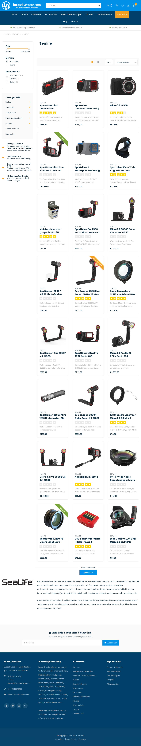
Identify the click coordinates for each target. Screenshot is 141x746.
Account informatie (115, 667)
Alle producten (113, 684)
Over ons (76, 667)
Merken (74, 21)
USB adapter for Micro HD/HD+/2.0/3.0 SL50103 (88, 542)
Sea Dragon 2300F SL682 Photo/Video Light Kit (51, 294)
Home (14, 14)
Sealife (12, 65)
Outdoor (89, 14)
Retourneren (78, 688)
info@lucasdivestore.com (18, 694)
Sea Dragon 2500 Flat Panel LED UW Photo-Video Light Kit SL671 (87, 294)
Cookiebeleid (78, 713)
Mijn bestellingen (114, 671)
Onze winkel (78, 705)
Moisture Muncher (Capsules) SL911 (50, 231)
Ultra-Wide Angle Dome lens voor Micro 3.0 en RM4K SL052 (122, 480)
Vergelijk (110, 679)
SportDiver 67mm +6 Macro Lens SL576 (51, 540)
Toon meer (87, 572)
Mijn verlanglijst (113, 675)
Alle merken (14, 61)
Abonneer (112, 643)
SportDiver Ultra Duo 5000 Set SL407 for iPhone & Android (52, 170)
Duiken (24, 14)
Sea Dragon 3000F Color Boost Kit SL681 (87, 416)
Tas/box (14, 79)
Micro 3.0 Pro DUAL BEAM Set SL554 (120, 354)
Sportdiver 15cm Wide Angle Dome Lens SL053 (122, 170)
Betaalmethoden (80, 684)
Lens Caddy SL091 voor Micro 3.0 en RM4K (123, 540)
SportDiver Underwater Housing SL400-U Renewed (87, 108)
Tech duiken (51, 14)
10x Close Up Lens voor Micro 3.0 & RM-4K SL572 (123, 418)
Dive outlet (122, 14)
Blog (65, 21)
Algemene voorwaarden (83, 671)
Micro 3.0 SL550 (119, 105)
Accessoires (16, 75)
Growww (82, 739)
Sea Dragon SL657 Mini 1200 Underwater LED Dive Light (53, 418)
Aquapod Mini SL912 (86, 476)
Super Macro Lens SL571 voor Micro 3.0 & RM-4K (122, 294)
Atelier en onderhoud (81, 696)
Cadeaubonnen (104, 14)
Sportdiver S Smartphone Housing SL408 (87, 170)
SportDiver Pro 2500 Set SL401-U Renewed (87, 231)
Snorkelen (36, 14)
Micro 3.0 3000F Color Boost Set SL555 (122, 231)
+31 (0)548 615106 (15, 689)
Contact (76, 709)
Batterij (14, 82)
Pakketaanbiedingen (71, 14)
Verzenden (77, 692)
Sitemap (76, 701)
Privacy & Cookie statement (84, 675)
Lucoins (76, 679)
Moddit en (74, 739)
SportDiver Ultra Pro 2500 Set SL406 (86, 354)
